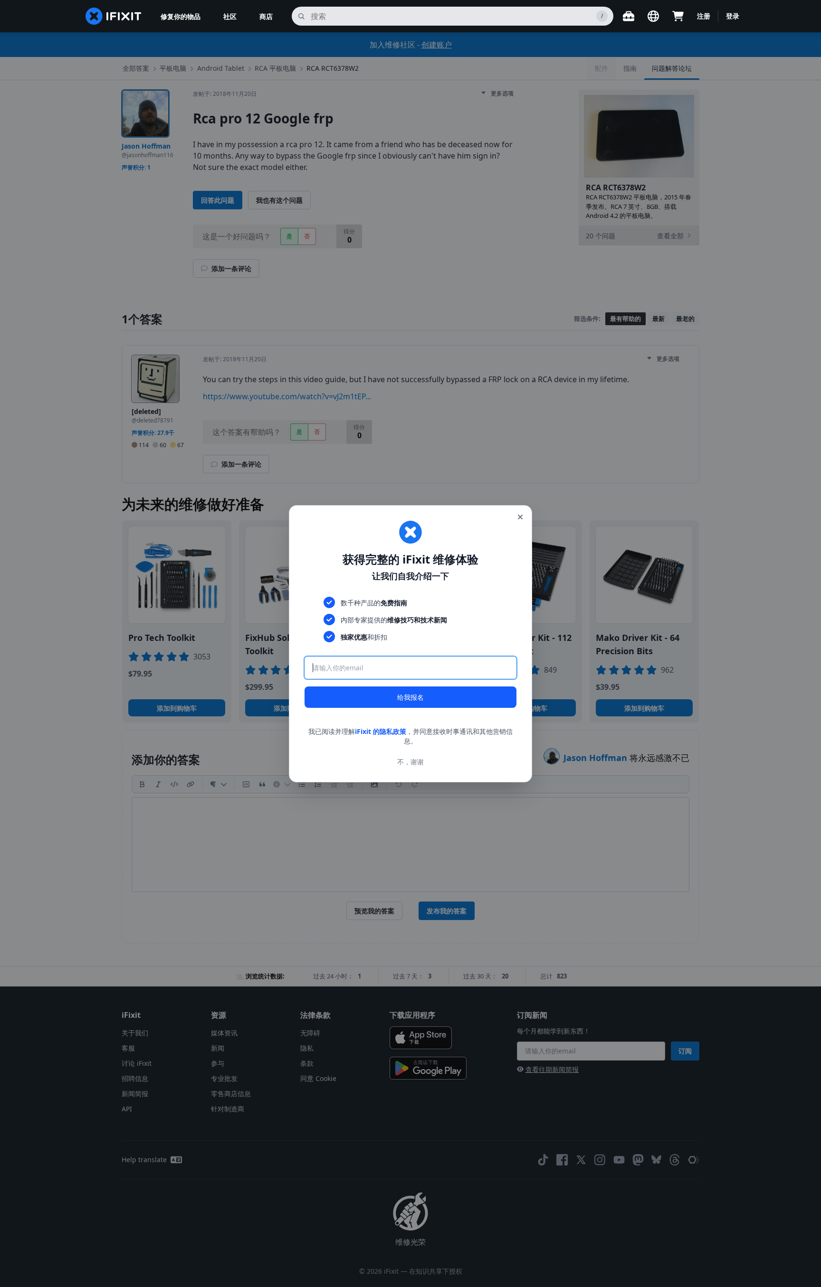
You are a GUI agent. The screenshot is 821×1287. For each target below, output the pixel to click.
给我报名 (410, 697)
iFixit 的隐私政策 (380, 731)
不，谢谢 (410, 761)
